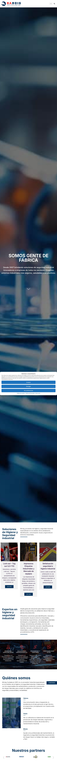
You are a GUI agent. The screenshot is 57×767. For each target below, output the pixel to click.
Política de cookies (21, 393)
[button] (54, 4)
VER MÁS (9, 586)
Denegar (28, 386)
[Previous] (1, 565)
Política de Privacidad (30, 393)
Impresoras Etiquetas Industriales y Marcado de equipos (28, 568)
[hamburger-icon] (51, 4)
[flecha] (28, 289)
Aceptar (28, 382)
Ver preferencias (28, 390)
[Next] (55, 565)
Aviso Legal (37, 393)
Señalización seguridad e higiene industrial (48, 566)
